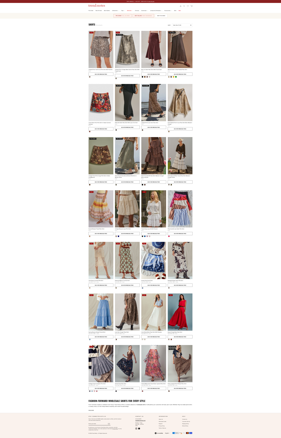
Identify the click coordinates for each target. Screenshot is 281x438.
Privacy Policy (115, 428)
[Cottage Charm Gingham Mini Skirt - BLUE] (92, 391)
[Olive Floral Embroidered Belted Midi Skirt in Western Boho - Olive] (116, 185)
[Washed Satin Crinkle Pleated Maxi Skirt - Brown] (171, 77)
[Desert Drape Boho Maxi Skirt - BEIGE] (169, 339)
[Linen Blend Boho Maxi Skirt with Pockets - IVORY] (142, 339)
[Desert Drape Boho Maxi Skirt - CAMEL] (171, 339)
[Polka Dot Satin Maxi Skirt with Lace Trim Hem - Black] (116, 130)
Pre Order (91, 10)
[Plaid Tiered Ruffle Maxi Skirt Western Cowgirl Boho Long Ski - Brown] (145, 185)
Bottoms (129, 10)
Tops (122, 10)
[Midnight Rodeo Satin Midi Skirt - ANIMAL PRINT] (169, 288)
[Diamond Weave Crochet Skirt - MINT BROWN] (116, 288)
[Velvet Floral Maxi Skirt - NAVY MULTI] (116, 391)
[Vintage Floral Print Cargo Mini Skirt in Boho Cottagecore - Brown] (90, 185)
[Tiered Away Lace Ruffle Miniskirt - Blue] (145, 236)
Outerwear (144, 10)
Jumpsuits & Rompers (155, 10)
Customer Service (186, 421)
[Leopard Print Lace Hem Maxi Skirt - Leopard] (142, 130)
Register (161, 423)
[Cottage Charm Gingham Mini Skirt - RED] (97, 391)
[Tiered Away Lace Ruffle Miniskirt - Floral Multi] (147, 236)
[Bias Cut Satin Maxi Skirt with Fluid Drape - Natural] (149, 77)
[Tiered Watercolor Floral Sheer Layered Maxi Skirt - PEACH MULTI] (142, 391)
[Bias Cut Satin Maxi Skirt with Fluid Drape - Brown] (145, 77)
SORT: (169, 25)
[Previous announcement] (90, 1)
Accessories (167, 10)
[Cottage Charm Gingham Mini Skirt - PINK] (94, 391)
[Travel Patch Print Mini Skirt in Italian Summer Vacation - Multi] (90, 131)
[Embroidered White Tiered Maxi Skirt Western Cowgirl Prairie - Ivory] (169, 185)
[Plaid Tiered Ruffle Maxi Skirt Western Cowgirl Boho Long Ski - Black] (142, 185)
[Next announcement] (190, 1)
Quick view (100, 66)
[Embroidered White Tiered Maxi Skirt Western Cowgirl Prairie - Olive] (171, 185)
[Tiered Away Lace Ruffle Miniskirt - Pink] (149, 236)
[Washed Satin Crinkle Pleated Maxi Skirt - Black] (169, 77)
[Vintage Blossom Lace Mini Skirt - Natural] (116, 236)
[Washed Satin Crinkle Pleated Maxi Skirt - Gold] (173, 77)
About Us (161, 419)
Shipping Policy (185, 423)
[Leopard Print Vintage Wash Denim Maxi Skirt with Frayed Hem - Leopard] (116, 78)
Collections (115, 10)
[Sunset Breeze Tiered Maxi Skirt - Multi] (90, 236)
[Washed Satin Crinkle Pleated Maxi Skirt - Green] (176, 77)
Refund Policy (185, 425)
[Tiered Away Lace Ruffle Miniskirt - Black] (142, 236)
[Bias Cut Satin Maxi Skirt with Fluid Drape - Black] (142, 77)
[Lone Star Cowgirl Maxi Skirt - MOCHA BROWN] (116, 339)
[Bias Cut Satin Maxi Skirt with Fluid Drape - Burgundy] (147, 77)
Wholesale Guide (162, 421)
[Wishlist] (188, 6)
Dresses (137, 10)
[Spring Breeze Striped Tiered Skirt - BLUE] (90, 339)
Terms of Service (162, 428)
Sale (180, 10)
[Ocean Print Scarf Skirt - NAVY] (142, 288)
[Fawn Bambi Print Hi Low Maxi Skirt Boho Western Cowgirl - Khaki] (169, 131)
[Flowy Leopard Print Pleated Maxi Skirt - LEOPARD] (169, 391)
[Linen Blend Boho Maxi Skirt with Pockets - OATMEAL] (145, 339)
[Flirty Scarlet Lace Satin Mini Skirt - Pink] (169, 236)
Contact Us (184, 419)
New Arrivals (99, 10)
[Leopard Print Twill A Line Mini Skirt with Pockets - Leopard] (90, 77)
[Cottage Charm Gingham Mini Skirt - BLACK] (90, 391)
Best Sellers (107, 10)
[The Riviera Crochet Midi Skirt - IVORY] (90, 288)
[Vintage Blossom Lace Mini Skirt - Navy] (118, 236)
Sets (175, 10)
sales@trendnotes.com (140, 420)
